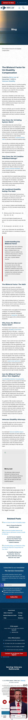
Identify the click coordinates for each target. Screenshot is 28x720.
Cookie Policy (4, 716)
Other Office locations (14, 638)
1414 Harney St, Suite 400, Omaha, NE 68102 (14, 640)
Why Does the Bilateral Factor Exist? (11, 324)
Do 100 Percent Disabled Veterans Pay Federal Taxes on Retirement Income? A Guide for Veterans (14, 539)
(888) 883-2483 (23, 2)
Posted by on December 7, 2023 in (10, 79)
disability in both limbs (15, 329)
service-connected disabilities (12, 168)
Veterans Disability (8, 81)
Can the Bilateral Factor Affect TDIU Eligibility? (11, 375)
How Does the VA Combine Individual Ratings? (13, 157)
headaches (14, 315)
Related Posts (14, 518)
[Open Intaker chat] (12, 719)
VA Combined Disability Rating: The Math (11, 190)
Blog (14, 29)
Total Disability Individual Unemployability (13, 379)
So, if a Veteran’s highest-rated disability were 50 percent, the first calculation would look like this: (13, 207)
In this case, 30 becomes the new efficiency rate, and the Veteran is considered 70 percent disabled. (13, 231)
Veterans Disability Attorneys (13, 419)
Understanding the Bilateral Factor (12, 243)
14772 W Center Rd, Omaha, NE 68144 (14, 649)
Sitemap (23, 680)
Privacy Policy (9, 594)
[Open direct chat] (24, 685)
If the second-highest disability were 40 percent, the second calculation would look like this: (14, 220)
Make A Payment (8, 613)
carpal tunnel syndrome (14, 361)
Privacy (20, 615)
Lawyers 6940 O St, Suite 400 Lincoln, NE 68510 (14, 628)
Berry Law (8, 469)
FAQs (5, 618)
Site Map (20, 613)
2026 (4, 680)
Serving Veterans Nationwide (14, 668)
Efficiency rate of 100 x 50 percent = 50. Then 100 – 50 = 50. (14, 214)
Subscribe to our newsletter (14, 568)
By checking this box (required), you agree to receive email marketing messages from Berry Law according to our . (13, 591)
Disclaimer (20, 618)
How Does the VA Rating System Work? (12, 121)
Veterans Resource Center (10, 615)
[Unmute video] (18, 700)
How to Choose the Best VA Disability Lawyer (14, 526)
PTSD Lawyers (14, 626)
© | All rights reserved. (14, 681)
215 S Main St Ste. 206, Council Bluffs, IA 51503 (14, 643)
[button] (2, 585)
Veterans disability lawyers (16, 432)
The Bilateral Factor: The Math (14, 284)
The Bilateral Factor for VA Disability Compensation (13, 70)
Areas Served (11, 610)
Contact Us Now (8, 3)
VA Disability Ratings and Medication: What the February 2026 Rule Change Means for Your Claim (14, 554)
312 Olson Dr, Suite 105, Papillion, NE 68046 (14, 646)
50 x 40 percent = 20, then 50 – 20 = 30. (13, 226)
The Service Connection (14, 571)
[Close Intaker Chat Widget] (26, 685)
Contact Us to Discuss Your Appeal (14, 654)
